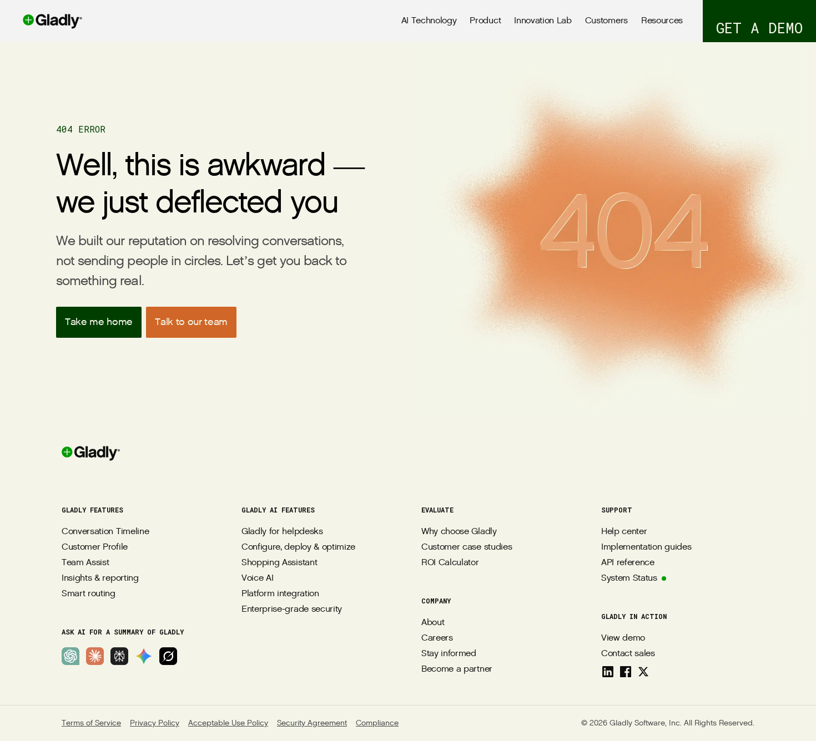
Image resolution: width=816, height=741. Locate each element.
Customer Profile (95, 547)
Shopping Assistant (279, 563)
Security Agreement (312, 723)
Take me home (99, 322)
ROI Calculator (450, 563)
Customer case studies (466, 547)
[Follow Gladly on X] (643, 671)
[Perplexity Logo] (119, 656)
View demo (623, 638)
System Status (629, 578)
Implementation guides (646, 547)
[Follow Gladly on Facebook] (625, 671)
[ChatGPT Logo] (70, 656)
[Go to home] (41, 21)
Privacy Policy (154, 723)
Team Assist (85, 563)
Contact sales (628, 653)
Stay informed (448, 653)
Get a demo (759, 27)
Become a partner (456, 669)
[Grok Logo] (168, 656)
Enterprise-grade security (291, 609)
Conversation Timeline (105, 531)
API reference (627, 563)
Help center (624, 531)
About (432, 622)
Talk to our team (191, 322)
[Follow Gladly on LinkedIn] (607, 671)
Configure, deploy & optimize (298, 547)
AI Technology (429, 21)
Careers (437, 638)
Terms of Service (91, 723)
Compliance (377, 723)
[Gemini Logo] (144, 656)
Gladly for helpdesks (282, 531)
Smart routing (88, 594)
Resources (662, 21)
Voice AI (257, 578)
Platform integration (280, 594)
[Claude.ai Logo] (95, 656)
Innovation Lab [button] (543, 21)
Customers (606, 21)
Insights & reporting (100, 578)
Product (485, 21)
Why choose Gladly (459, 531)
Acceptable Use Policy (228, 723)
